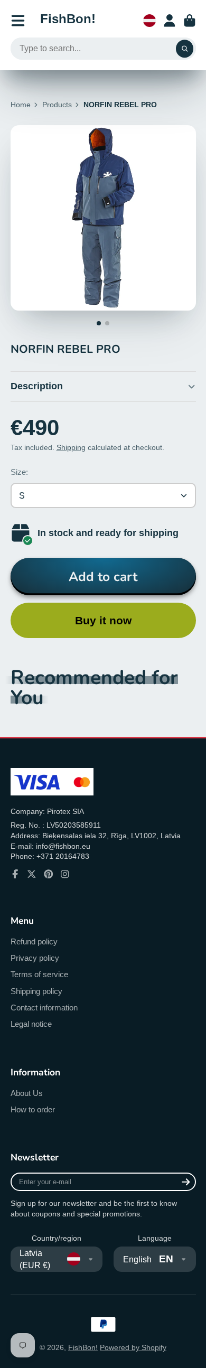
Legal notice (31, 1023)
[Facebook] (15, 874)
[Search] (185, 49)
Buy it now (103, 620)
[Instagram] (65, 874)
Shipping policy (36, 991)
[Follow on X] (31, 874)
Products (57, 104)
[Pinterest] (48, 874)
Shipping (71, 447)
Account (169, 20)
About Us (27, 1093)
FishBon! (83, 1347)
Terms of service (39, 974)
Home (21, 104)
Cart (189, 20)
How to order (33, 1109)
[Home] (68, 20)
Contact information (44, 1007)
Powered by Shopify (133, 1347)
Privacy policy (35, 957)
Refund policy (34, 941)
